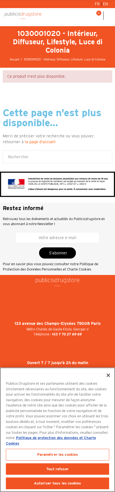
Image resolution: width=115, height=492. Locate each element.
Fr (98, 4)
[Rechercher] (90, 16)
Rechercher (105, 156)
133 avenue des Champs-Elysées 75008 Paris (58, 323)
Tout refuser (57, 469)
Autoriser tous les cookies (57, 483)
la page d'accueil (40, 142)
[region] (57, 429)
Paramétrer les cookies (57, 454)
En (105, 4)
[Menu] (109, 15)
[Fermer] (108, 375)
